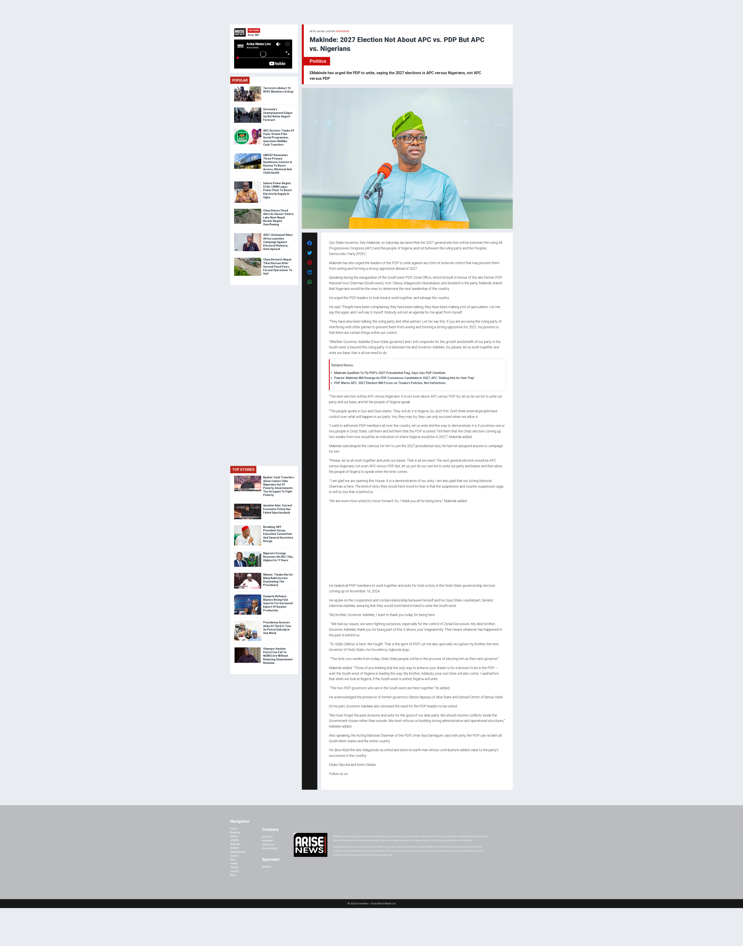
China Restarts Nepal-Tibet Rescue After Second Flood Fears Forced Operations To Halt (277, 266)
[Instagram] (333, 781)
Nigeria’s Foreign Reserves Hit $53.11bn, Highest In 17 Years (278, 557)
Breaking (235, 832)
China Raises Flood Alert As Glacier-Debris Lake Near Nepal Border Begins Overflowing (278, 217)
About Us (267, 836)
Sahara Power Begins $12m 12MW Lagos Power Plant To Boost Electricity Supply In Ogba (277, 190)
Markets (266, 866)
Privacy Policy (269, 848)
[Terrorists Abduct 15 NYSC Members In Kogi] (247, 87)
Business (235, 844)
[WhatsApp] (335, 781)
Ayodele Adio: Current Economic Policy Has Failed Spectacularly (277, 509)
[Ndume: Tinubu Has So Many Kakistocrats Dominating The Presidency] (247, 574)
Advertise (267, 840)
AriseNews (342, 31)
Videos (234, 867)
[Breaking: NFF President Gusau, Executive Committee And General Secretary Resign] (247, 526)
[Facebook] (329, 781)
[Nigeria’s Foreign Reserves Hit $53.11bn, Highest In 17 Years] (247, 552)
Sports (234, 855)
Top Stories (243, 469)
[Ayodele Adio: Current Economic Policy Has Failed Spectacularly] (247, 505)
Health (233, 863)
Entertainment (238, 851)
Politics (318, 61)
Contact (234, 871)
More (233, 875)
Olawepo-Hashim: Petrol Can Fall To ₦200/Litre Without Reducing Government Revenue (278, 655)
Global (234, 836)
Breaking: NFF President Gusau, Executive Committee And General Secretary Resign (278, 534)
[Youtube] (337, 781)
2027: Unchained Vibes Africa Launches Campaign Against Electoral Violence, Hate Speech (278, 242)
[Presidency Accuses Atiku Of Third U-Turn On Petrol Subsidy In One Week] (247, 621)
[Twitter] (331, 781)
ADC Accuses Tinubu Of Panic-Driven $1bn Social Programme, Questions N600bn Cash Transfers (278, 137)
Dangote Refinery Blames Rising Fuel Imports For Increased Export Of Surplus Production (278, 603)
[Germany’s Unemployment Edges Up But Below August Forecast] (247, 108)
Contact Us (268, 844)
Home (233, 828)
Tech (232, 859)
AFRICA (234, 840)
